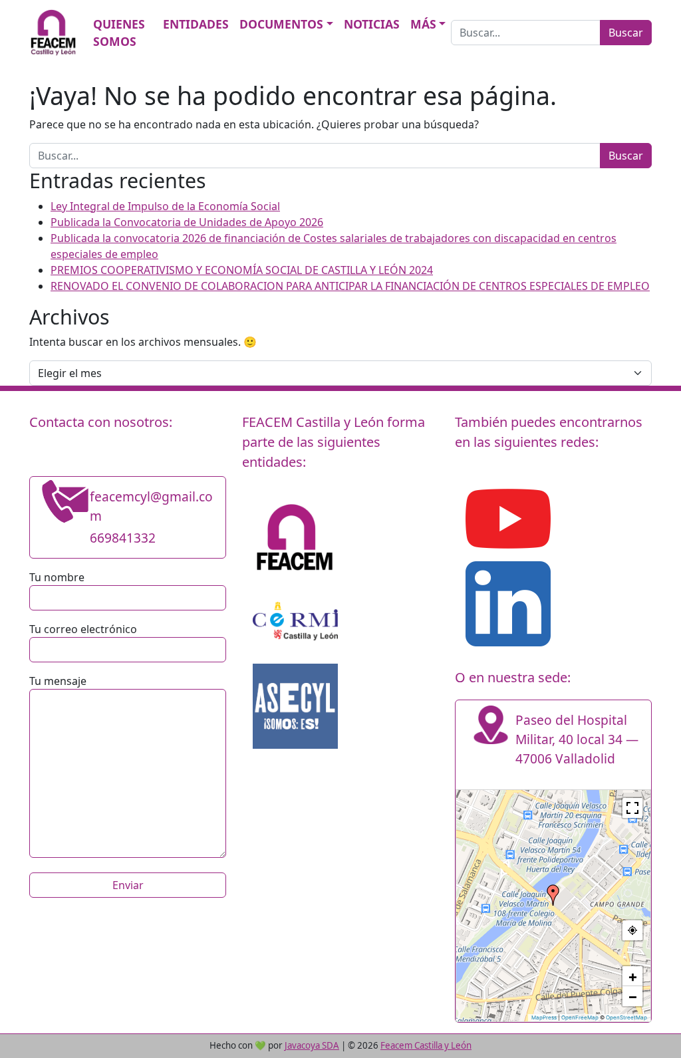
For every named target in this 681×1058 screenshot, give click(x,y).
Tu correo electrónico (83, 629)
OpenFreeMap (580, 1017)
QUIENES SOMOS (119, 32)
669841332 (123, 538)
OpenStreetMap (626, 1017)
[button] (553, 895)
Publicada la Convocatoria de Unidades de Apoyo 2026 (187, 222)
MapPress (544, 1017)
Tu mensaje (57, 681)
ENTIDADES (196, 24)
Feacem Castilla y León (426, 1045)
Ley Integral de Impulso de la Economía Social (165, 206)
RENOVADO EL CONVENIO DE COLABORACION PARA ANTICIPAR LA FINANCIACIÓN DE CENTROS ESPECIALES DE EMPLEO (350, 286)
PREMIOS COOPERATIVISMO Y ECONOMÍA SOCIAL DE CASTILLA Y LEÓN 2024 (242, 270)
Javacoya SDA (312, 1045)
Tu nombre (56, 577)
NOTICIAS (372, 24)
